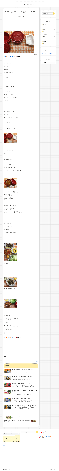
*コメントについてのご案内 (47, 53)
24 (4, 441)
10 (4, 438)
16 (18, 438)
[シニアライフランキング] (18, 56)
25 (6, 441)
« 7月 (4, 445)
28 (13, 441)
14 (13, 438)
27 (11, 441)
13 (11, 438)
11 (6, 438)
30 (18, 441)
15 (16, 438)
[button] (54, 13)
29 (16, 441)
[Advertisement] (21, 23)
